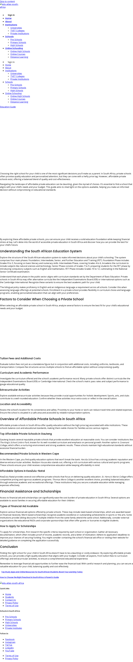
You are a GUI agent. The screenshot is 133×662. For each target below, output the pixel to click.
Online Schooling (14, 48)
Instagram (10, 642)
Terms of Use (11, 605)
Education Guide (8, 106)
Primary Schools (18, 42)
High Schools (16, 45)
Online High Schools (20, 51)
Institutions (11, 24)
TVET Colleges (17, 30)
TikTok (8, 645)
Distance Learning (19, 57)
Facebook (10, 639)
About (8, 21)
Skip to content (7, 1)
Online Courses (17, 54)
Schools (9, 36)
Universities (16, 27)
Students (9, 597)
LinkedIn (9, 647)
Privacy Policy (11, 602)
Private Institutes (13, 628)
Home (8, 18)
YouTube (9, 650)
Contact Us (10, 600)
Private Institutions (19, 33)
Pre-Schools (16, 39)
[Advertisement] (66, 214)
